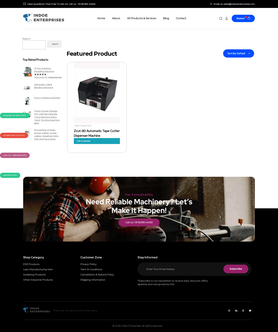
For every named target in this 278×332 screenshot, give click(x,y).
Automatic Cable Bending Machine (43, 86)
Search (26, 38)
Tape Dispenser (82, 125)
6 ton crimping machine (47, 98)
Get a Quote (83, 141)
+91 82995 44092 (86, 4)
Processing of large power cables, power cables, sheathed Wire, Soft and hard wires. (46, 134)
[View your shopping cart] (249, 18)
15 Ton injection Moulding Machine (44, 70)
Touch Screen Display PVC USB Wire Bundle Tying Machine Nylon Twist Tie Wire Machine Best (47, 117)
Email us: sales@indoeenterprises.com (234, 4)
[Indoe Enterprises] (43, 18)
